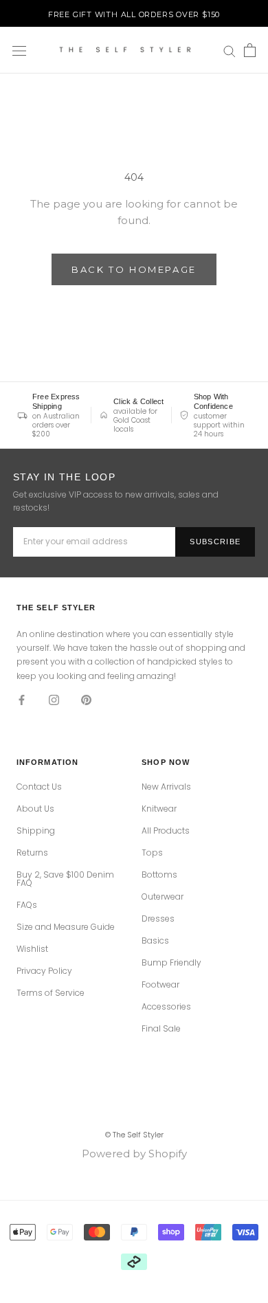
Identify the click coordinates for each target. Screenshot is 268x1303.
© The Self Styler (134, 1134)
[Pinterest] (86, 699)
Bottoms (159, 875)
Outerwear (162, 897)
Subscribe (215, 541)
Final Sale (161, 1029)
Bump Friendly (171, 963)
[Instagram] (54, 699)
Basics (155, 941)
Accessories (166, 1007)
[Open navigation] (19, 50)
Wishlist (32, 949)
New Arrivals (166, 787)
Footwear (160, 985)
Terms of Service (50, 993)
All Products (166, 831)
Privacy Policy (44, 971)
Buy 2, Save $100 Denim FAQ (65, 879)
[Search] (229, 51)
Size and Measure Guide (65, 927)
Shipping (35, 831)
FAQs (26, 905)
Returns (32, 853)
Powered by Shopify (134, 1153)
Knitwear (159, 809)
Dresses (158, 919)
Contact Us (39, 787)
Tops (152, 853)
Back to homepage (134, 269)
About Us (35, 809)
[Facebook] (21, 699)
